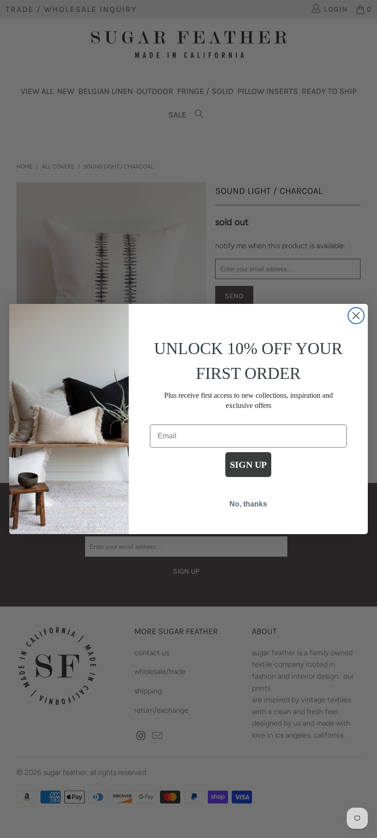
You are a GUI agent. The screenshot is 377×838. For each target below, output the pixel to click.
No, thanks (248, 504)
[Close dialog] (356, 316)
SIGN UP (248, 465)
